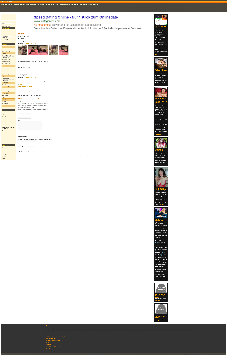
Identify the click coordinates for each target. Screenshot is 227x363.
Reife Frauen (47, 81)
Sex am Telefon (5, 78)
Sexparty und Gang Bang (7, 84)
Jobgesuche (5, 97)
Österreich (4, 118)
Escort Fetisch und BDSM (7, 63)
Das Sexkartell (7, 2)
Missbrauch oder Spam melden (24, 91)
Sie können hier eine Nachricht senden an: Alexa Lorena (29, 95)
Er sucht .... (4, 107)
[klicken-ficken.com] (162, 186)
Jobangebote (5, 95)
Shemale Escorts (6, 61)
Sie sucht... (4, 49)
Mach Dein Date (54, 81)
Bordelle (4, 88)
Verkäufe (4, 101)
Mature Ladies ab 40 (6, 51)
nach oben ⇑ (87, 155)
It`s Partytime (5, 82)
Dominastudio (5, 72)
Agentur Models (5, 57)
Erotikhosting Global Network (218, 354)
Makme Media (204, 354)
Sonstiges (4, 99)
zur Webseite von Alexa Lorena (29, 43)
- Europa (4, 114)
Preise (3, 152)
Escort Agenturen (6, 59)
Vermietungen (5, 103)
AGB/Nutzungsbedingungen (53, 346)
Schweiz (4, 121)
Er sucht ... (4, 105)
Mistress (4, 70)
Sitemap (4, 154)
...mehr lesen (158, 83)
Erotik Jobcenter (5, 93)
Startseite (48, 332)
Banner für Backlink (51, 338)
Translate (7, 39)
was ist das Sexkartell (51, 334)
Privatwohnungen (6, 91)
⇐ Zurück (81, 155)
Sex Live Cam (5, 80)
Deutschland (5, 116)
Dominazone (5, 67)
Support (4, 158)
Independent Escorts (6, 55)
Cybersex (4, 76)
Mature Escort (27, 81)
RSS (3, 130)
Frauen (3, 46)
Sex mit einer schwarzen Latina (37, 81)
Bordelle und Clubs (6, 86)
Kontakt (4, 156)
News (47, 342)
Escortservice (5, 53)
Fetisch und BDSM (6, 74)
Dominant (4, 65)
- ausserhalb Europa (6, 112)
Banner (3, 149)
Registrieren (5, 32)
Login (3, 30)
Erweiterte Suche (6, 26)
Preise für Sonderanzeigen (53, 340)
